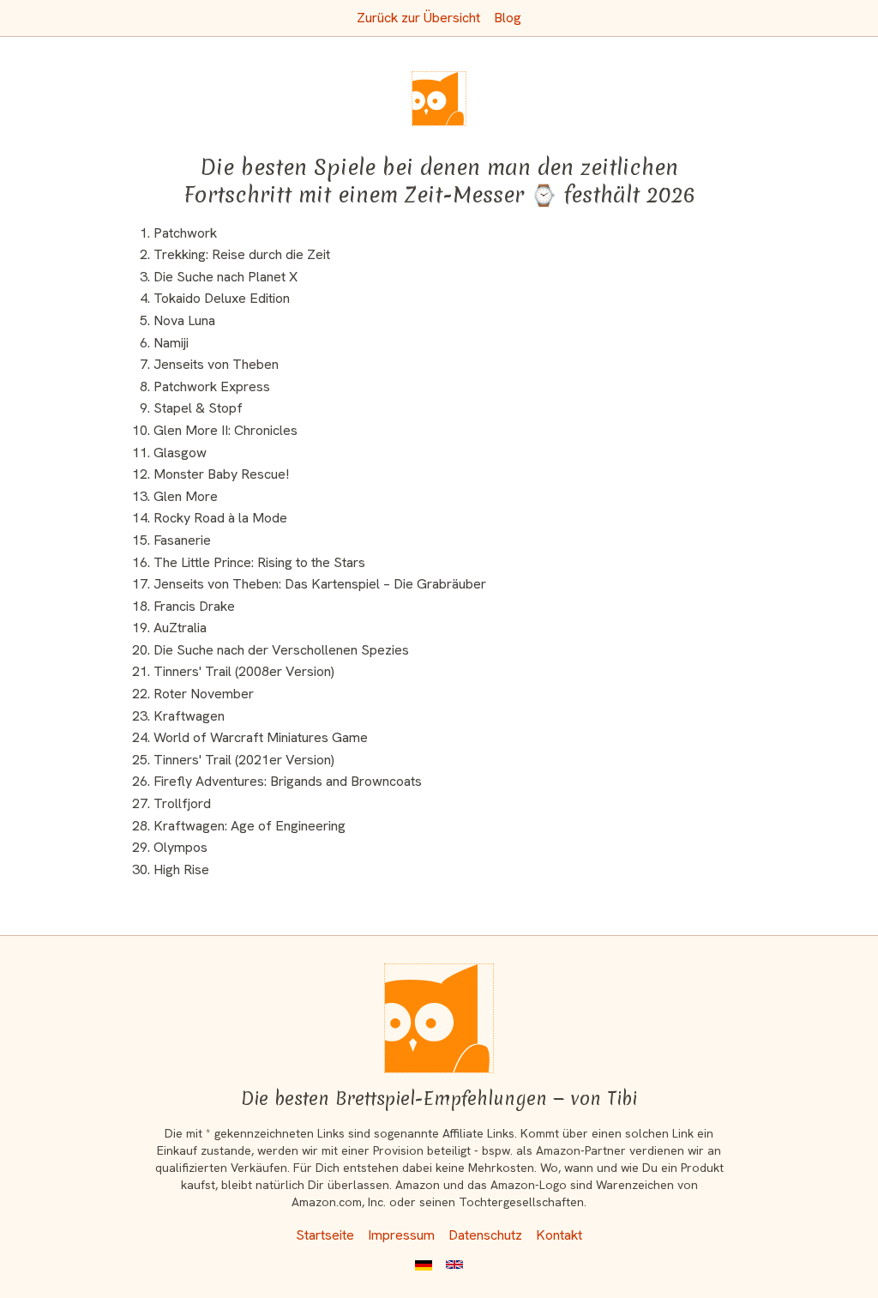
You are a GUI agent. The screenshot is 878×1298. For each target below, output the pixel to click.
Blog (507, 18)
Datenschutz (485, 1235)
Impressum (401, 1235)
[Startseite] (439, 1018)
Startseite (325, 1235)
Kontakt (559, 1235)
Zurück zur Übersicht (418, 18)
